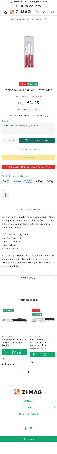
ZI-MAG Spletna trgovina (21, 11)
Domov (13, 19)
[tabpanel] (14, 338)
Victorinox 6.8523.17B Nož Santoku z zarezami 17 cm (42, 342)
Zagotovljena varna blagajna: (15, 176)
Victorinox (36, 96)
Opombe (6, 121)
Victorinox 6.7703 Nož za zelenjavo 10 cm (14, 341)
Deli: (4, 190)
